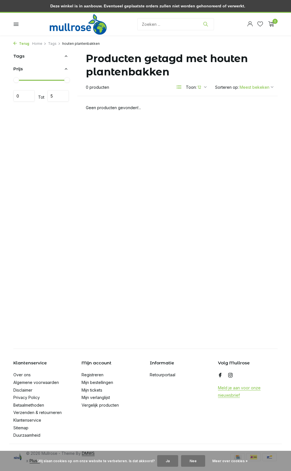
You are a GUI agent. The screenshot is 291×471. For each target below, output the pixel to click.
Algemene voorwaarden (36, 382)
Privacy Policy (26, 397)
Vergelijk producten (100, 405)
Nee (193, 461)
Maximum (58, 96)
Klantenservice (27, 420)
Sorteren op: (227, 87)
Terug (23, 43)
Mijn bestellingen (97, 382)
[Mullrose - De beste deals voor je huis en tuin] (78, 24)
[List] (179, 87)
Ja (168, 461)
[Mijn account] (250, 24)
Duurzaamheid (26, 435)
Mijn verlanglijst (96, 397)
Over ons (22, 374)
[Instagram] (230, 375)
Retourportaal (162, 374)
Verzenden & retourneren (37, 412)
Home (37, 43)
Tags (52, 43)
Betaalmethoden (28, 405)
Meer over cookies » (230, 461)
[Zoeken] (205, 24)
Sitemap (20, 427)
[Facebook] (220, 375)
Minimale (24, 96)
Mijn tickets (92, 390)
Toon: (191, 87)
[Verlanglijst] (260, 24)
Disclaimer (22, 390)
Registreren (92, 374)
